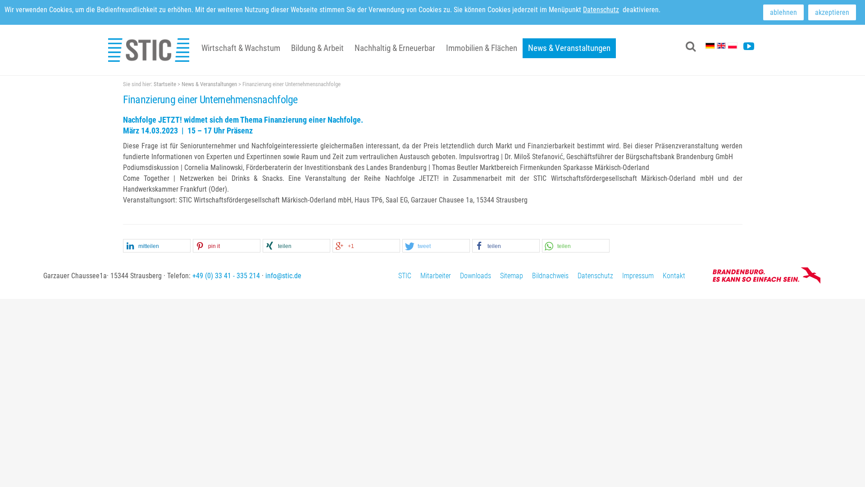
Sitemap (511, 275)
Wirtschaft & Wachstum (240, 48)
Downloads (475, 275)
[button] (156, 246)
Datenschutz (601, 9)
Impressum (638, 275)
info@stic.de (283, 275)
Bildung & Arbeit (317, 48)
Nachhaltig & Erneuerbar (395, 48)
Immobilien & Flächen (481, 48)
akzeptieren (832, 12)
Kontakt (674, 275)
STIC (404, 275)
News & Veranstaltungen (569, 48)
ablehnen (783, 12)
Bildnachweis (550, 275)
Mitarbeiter (435, 275)
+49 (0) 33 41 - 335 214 (226, 275)
